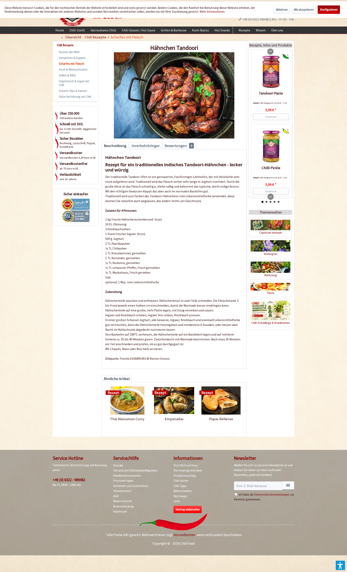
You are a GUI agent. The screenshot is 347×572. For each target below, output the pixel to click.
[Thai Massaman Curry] (127, 400)
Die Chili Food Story (186, 465)
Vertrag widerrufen (188, 509)
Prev (270, 51)
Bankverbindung (123, 506)
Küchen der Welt (69, 52)
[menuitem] (60, 30)
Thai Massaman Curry (127, 419)
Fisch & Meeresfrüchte (73, 69)
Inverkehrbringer (146, 145)
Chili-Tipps (180, 486)
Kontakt (118, 465)
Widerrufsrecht (122, 501)
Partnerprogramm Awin (188, 470)
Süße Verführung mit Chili (75, 97)
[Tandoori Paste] (271, 72)
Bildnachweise (183, 491)
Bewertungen (178, 145)
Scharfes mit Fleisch (71, 64)
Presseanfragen (123, 481)
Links (177, 501)
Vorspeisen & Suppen (72, 58)
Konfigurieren (329, 9)
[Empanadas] (174, 400)
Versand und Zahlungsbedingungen (135, 470)
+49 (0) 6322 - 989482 (69, 479)
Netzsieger (181, 496)
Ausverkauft (271, 116)
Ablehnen (282, 9)
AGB (115, 496)
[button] (340, 565)
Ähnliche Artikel (117, 378)
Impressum (120, 511)
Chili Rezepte (65, 45)
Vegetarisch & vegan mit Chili (74, 83)
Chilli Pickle (271, 167)
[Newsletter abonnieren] (288, 485)
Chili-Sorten (181, 481)
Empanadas (174, 419)
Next (270, 197)
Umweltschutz (122, 491)
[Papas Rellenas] (221, 400)
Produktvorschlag (185, 476)
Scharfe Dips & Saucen (73, 91)
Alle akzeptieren (304, 9)
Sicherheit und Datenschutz (130, 486)
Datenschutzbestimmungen (272, 494)
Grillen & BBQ (67, 75)
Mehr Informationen (212, 11)
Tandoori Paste (271, 93)
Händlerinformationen (127, 476)
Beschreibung (115, 145)
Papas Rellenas (221, 419)
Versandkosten (184, 535)
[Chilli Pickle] (271, 146)
